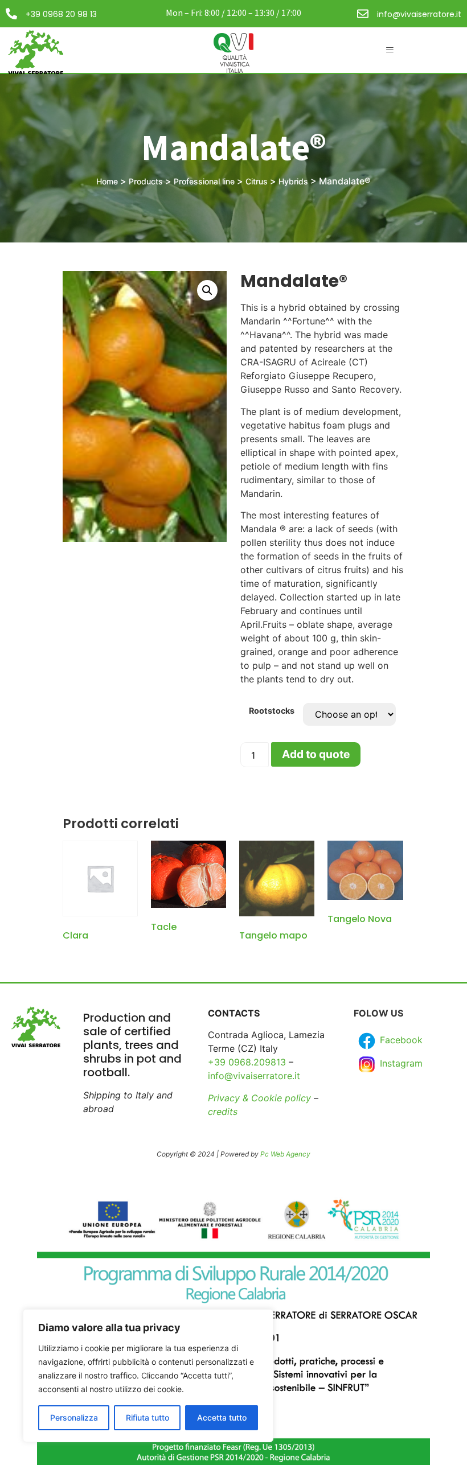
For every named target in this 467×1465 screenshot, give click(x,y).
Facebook (400, 1040)
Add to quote (316, 754)
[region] (148, 1375)
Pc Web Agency (285, 1154)
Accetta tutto (222, 1417)
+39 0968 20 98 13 (61, 14)
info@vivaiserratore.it (419, 14)
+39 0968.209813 (247, 1062)
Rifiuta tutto (147, 1417)
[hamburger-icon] (390, 50)
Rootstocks (271, 711)
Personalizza (74, 1417)
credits (222, 1111)
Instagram (400, 1063)
